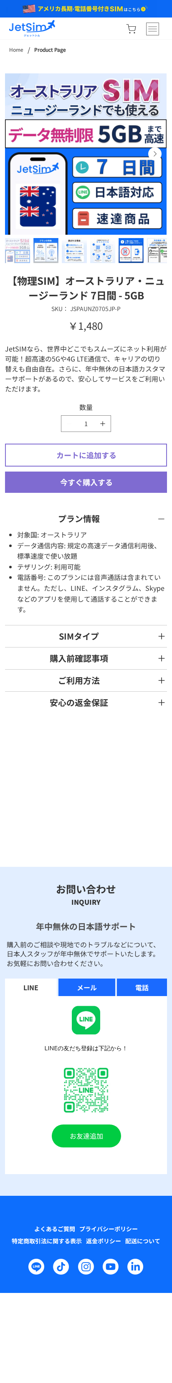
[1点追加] (102, 423)
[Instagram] (86, 1267)
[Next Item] (155, 154)
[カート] (130, 28)
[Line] (36, 1267)
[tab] (31, 987)
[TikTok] (61, 1267)
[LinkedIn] (135, 1267)
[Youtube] (111, 1267)
